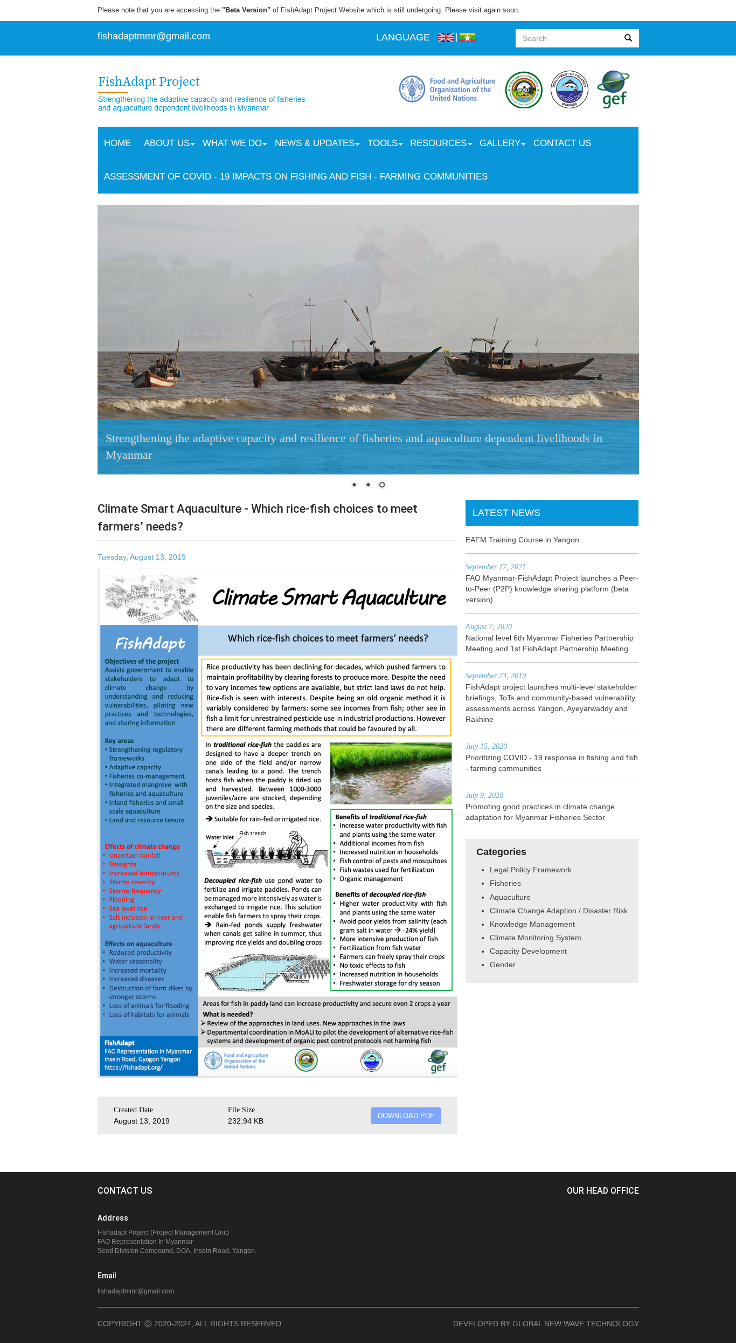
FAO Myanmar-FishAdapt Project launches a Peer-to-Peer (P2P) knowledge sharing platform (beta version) (552, 589)
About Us (163, 144)
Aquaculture (510, 897)
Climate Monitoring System (535, 937)
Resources (435, 144)
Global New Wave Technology (575, 1323)
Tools (379, 144)
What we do (229, 144)
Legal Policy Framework (531, 869)
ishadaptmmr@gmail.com (155, 36)
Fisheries (505, 883)
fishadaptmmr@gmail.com (136, 1291)
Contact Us (562, 143)
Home (117, 143)
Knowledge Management (532, 924)
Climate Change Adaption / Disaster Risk (559, 910)
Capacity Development (528, 951)
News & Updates (311, 144)
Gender (503, 964)
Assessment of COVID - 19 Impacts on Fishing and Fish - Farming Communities (296, 176)
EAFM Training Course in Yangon (522, 539)
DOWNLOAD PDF (406, 1116)
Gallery (496, 144)
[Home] (212, 95)
